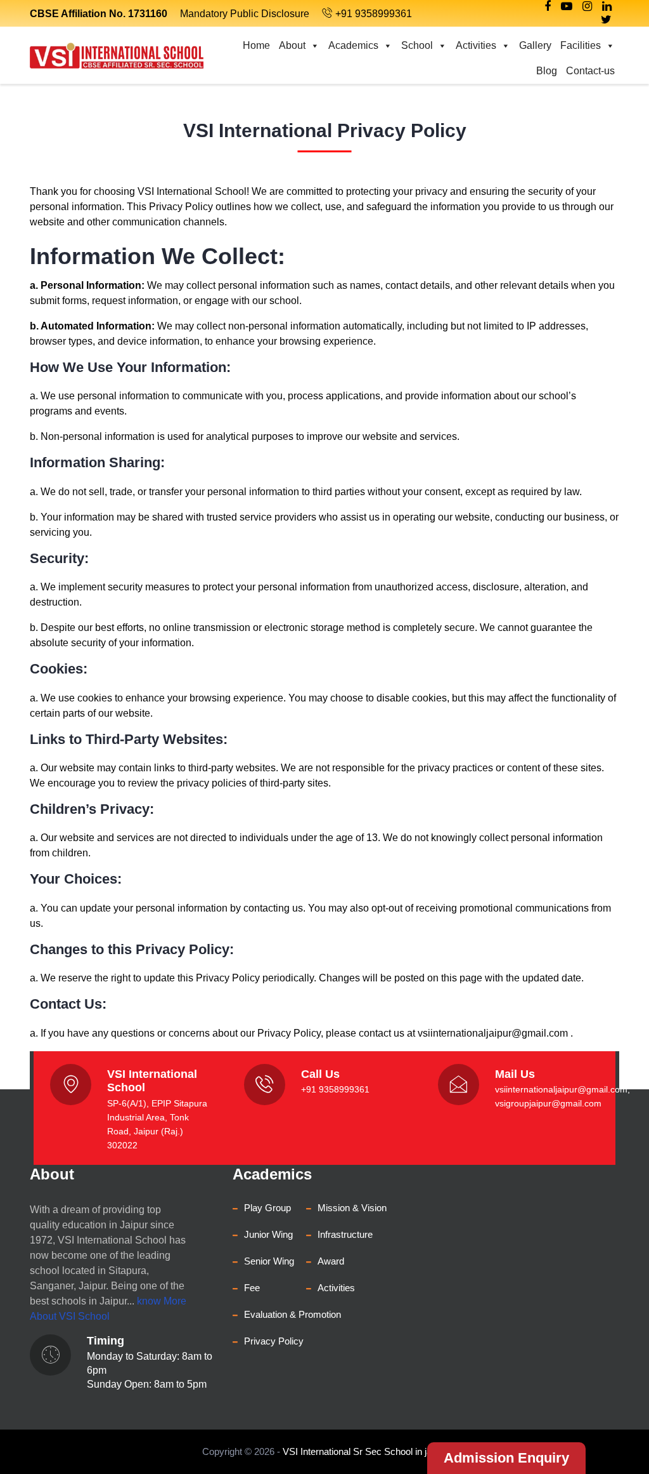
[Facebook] (547, 6)
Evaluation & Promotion (292, 1314)
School (417, 45)
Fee (252, 1287)
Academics (353, 45)
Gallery (535, 45)
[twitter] (606, 19)
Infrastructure (345, 1234)
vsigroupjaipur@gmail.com (548, 1103)
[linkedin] (607, 6)
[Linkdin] (566, 6)
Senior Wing (269, 1261)
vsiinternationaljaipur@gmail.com (493, 1033)
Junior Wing (268, 1234)
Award (331, 1261)
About (292, 45)
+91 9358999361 (373, 13)
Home (256, 45)
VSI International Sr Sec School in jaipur (365, 1451)
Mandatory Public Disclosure (244, 13)
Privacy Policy (274, 1341)
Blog (546, 70)
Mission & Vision (352, 1207)
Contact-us (590, 70)
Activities (476, 45)
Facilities (580, 45)
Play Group (267, 1207)
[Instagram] (587, 6)
